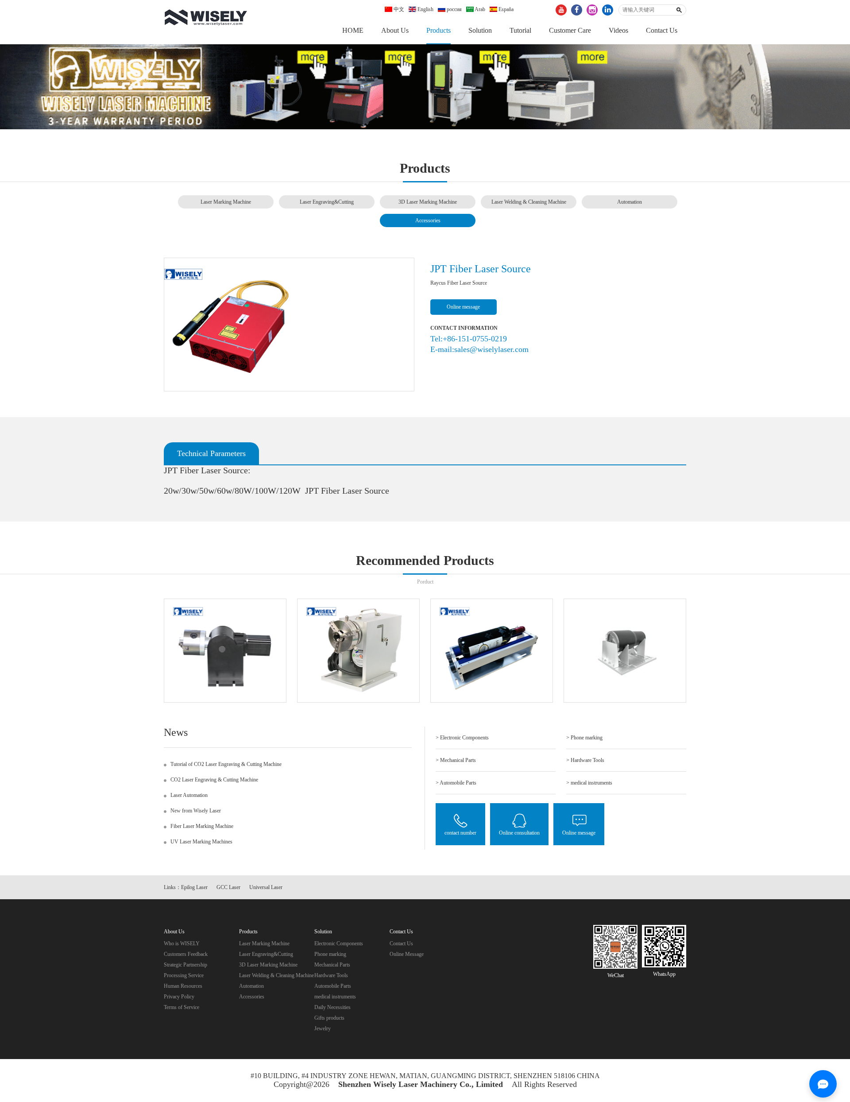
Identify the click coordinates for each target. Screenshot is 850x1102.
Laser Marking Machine (226, 202)
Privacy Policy (179, 997)
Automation (629, 202)
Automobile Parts (332, 986)
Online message (463, 307)
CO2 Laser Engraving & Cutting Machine (214, 780)
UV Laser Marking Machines (201, 842)
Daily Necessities (332, 1007)
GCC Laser (228, 887)
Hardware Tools (331, 975)
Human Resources (183, 986)
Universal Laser (265, 887)
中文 (398, 9)
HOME (352, 30)
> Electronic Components (462, 738)
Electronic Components (338, 943)
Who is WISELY (182, 943)
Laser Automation (189, 795)
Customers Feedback (186, 954)
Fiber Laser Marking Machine (201, 826)
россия (453, 9)
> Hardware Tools (585, 760)
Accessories (427, 220)
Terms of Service (181, 1007)
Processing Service (184, 975)
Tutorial (520, 30)
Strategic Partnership (185, 965)
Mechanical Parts (332, 965)
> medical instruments (589, 783)
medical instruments (335, 997)
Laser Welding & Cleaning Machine (528, 202)
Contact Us (661, 30)
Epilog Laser (194, 887)
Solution (480, 30)
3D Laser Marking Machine (427, 202)
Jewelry (322, 1028)
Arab (479, 9)
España (505, 9)
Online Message (407, 954)
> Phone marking (584, 738)
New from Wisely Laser (195, 811)
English (424, 9)
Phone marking (330, 954)
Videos (618, 30)
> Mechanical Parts (456, 760)
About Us (395, 30)
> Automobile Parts (456, 783)
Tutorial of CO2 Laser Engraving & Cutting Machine (226, 764)
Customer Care (570, 30)
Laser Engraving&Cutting (327, 202)
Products (438, 30)
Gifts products (329, 1018)
